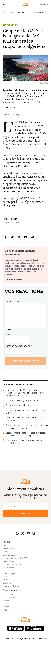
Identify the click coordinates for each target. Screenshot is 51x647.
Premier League (9, 574)
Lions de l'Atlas (8, 549)
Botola (5, 552)
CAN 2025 (20, 12)
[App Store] (15, 628)
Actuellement (8, 12)
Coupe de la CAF (10, 25)
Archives (6, 610)
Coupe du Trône (9, 555)
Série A (5, 577)
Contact (6, 607)
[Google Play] (34, 628)
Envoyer (25, 514)
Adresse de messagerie (18, 346)
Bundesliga (7, 583)
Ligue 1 (5, 580)
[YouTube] (28, 533)
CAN (4, 546)
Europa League (8, 567)
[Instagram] (33, 533)
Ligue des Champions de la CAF (15, 558)
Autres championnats (11, 586)
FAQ (4, 604)
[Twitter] (22, 533)
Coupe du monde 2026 (37, 12)
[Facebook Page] (17, 533)
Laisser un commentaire (25, 361)
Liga (4, 570)
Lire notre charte (13, 279)
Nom (7, 334)
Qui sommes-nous (10, 594)
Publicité (6, 601)
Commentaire (13, 301)
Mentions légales (9, 597)
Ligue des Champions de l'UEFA (15, 564)
